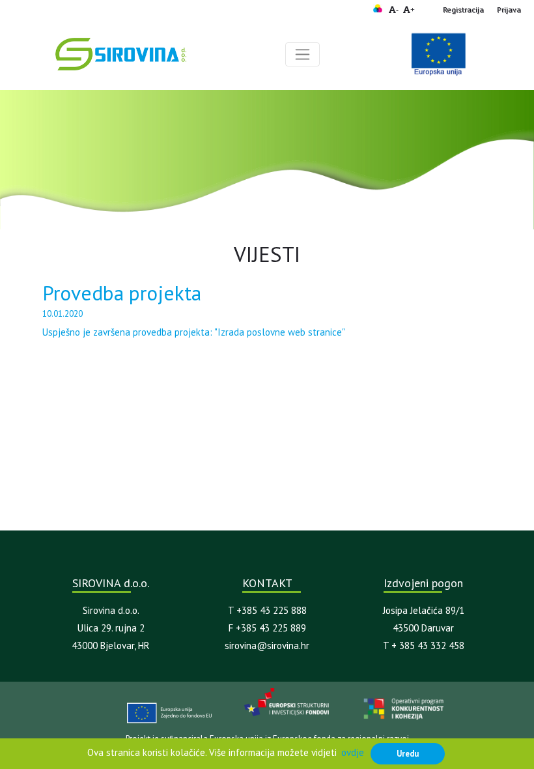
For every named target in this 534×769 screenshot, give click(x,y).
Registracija (463, 9)
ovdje (352, 752)
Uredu (408, 753)
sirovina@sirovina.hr (267, 645)
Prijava (509, 9)
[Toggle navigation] (302, 54)
